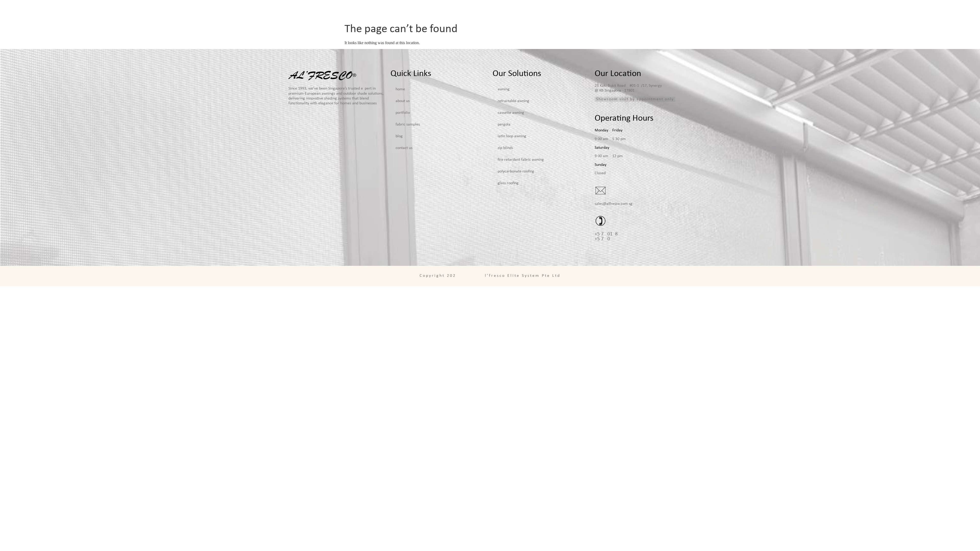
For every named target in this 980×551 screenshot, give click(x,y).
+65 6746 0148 (606, 234)
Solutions (540, 10)
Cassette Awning (511, 113)
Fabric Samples (617, 10)
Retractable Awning (513, 101)
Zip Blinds (505, 148)
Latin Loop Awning (512, 136)
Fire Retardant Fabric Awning (521, 160)
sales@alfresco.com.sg (613, 204)
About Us (508, 10)
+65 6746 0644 (605, 239)
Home (480, 10)
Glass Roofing (508, 183)
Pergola (504, 124)
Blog (649, 10)
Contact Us (678, 10)
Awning (504, 89)
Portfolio (579, 10)
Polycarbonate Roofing (516, 171)
